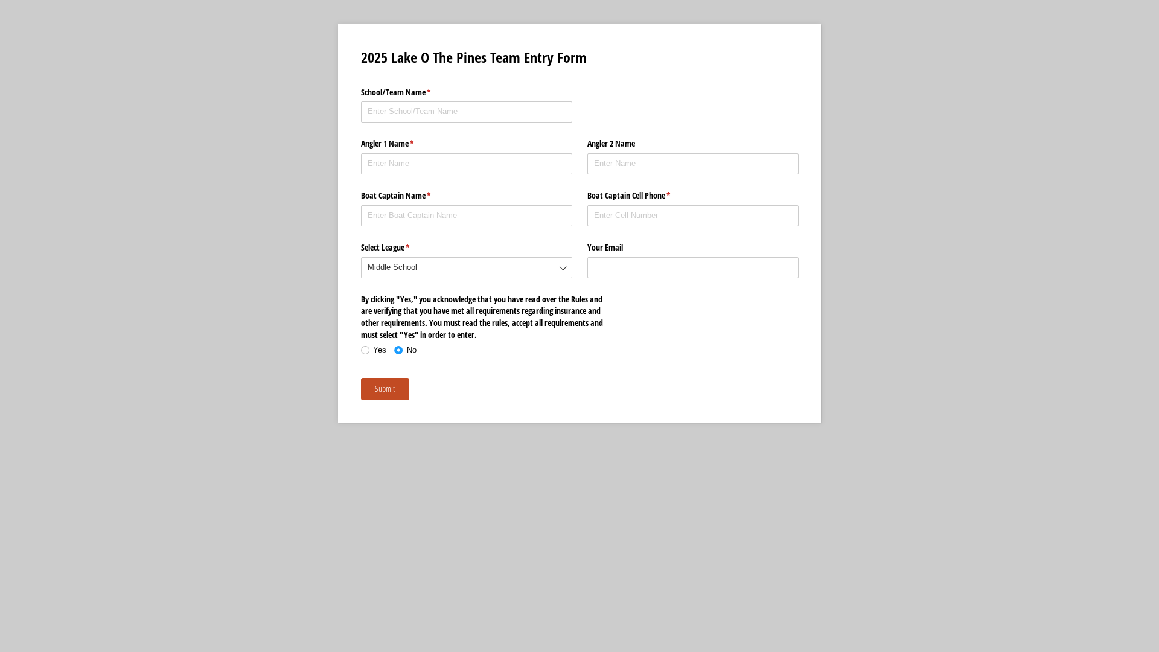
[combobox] (466, 267)
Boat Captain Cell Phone (643, 195)
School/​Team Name (410, 92)
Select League (399, 247)
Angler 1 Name (401, 143)
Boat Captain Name (410, 195)
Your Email (606, 247)
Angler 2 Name (611, 143)
